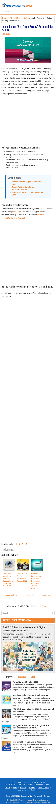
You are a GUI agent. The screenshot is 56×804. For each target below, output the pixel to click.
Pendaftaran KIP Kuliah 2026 (25, 682)
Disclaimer (35, 790)
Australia (32, 787)
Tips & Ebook (10, 785)
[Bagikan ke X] (9, 549)
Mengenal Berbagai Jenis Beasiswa (28, 742)
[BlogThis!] (6, 549)
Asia (47, 785)
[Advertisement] (28, 121)
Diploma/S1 (33, 782)
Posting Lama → (47, 595)
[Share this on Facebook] (16, 544)
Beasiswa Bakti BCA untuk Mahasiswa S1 (30, 695)
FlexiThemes (20, 800)
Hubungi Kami (22, 790)
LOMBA (26, 18)
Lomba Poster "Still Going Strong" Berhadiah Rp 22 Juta (27, 28)
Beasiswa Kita (26, 796)
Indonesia (39, 785)
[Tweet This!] (19, 544)
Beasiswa (22, 677)
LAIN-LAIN (13, 18)
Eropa (7, 787)
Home (4, 18)
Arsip (33, 677)
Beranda (30, 595)
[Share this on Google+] (23, 544)
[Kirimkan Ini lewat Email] (4, 549)
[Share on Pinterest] (26, 544)
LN (20, 18)
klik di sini (16, 212)
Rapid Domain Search (41, 802)
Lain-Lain (21, 785)
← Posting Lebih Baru (11, 595)
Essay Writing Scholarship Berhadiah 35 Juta (24, 188)
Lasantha (44, 800)
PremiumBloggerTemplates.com (19, 802)
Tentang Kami (43, 787)
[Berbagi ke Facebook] (12, 549)
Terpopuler (8, 677)
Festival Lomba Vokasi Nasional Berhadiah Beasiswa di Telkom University (37, 581)
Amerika (23, 787)
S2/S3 (43, 782)
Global (30, 785)
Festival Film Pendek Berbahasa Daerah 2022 (22, 577)
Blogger (45, 606)
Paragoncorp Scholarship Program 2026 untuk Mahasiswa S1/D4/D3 (30, 726)
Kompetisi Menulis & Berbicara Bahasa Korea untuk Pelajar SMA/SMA (8, 580)
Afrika (15, 787)
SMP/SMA (22, 782)
